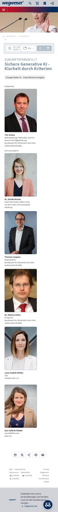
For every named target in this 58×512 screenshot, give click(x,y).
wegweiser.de (30, 506)
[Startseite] (5, 39)
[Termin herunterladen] (48, 48)
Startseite (24, 36)
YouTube (28, 475)
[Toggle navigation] (3, 9)
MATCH (47, 504)
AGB (11, 469)
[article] (21, 118)
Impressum (14, 472)
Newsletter (25, 472)
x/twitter (15, 478)
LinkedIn (15, 475)
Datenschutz (20, 469)
